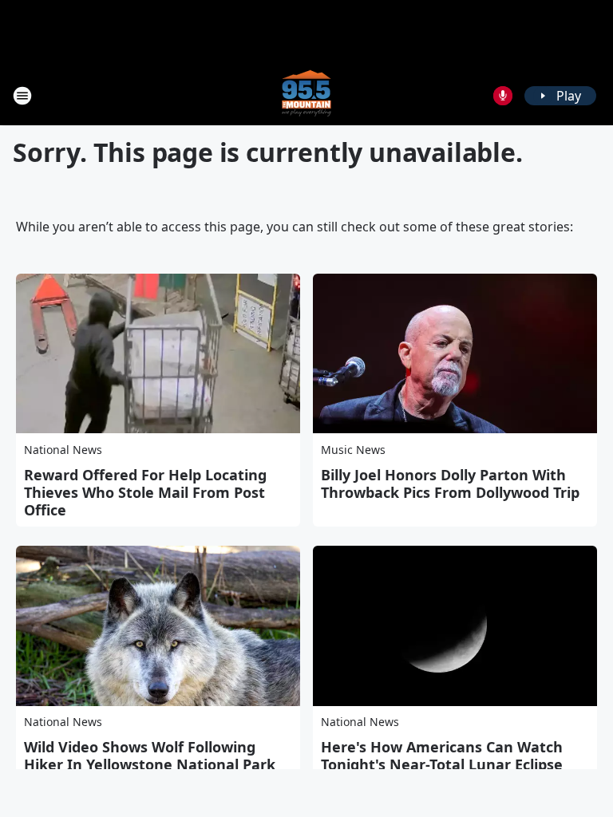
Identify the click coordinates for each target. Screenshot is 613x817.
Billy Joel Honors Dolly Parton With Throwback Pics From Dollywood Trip (450, 483)
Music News (353, 449)
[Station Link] (306, 95)
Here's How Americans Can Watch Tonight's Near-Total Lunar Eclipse (442, 755)
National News (63, 449)
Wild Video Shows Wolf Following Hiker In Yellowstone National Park (149, 755)
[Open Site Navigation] (22, 95)
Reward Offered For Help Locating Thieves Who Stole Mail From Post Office (145, 492)
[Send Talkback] (502, 95)
